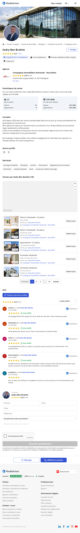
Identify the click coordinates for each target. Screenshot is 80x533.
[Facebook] (8, 152)
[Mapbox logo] (7, 210)
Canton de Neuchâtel (28, 44)
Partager (73, 50)
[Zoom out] (74, 186)
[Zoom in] (74, 183)
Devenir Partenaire (47, 486)
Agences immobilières (10, 495)
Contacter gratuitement (40, 443)
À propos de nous (47, 497)
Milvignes (42, 44)
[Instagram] (4, 152)
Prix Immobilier (7, 492)
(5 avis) (19, 53)
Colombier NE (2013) (55, 44)
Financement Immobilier (11, 518)
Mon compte (56, 3)
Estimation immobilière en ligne (13, 486)
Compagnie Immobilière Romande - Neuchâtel (38, 225)
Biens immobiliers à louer (11, 512)
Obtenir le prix (71, 221)
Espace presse (46, 500)
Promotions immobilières (11, 515)
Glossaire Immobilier (9, 498)
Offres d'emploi (46, 503)
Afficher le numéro (55, 460)
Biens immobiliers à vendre (12, 509)
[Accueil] (3, 44)
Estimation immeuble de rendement (15, 489)
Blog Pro (44, 489)
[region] (40, 196)
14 (49, 282)
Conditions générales (48, 506)
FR (66, 3)
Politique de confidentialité (50, 509)
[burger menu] (75, 3)
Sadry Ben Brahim (34, 222)
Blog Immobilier (8, 501)
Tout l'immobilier (47, 515)
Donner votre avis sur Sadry (17, 295)
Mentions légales (47, 512)
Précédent (25, 282)
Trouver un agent (13, 44)
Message (27, 460)
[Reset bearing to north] (74, 189)
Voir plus (16, 81)
